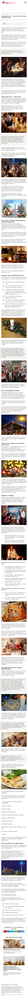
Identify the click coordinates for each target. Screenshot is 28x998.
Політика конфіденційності (15, 994)
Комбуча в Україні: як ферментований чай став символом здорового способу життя (12, 968)
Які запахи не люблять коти (11, 949)
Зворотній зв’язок (5, 994)
